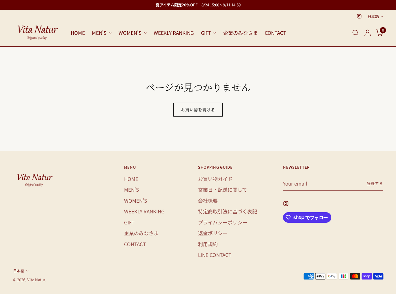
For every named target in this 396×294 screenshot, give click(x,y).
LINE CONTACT (214, 254)
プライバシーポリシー (222, 222)
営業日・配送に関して (222, 189)
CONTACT (135, 244)
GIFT (129, 222)
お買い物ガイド (215, 178)
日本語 (373, 16)
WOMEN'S (135, 200)
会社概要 (208, 200)
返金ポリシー (213, 233)
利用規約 (208, 244)
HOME (131, 178)
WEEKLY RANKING (144, 211)
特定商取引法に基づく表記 (227, 211)
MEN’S (131, 189)
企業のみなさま (141, 233)
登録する (375, 183)
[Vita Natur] (37, 33)
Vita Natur (36, 279)
